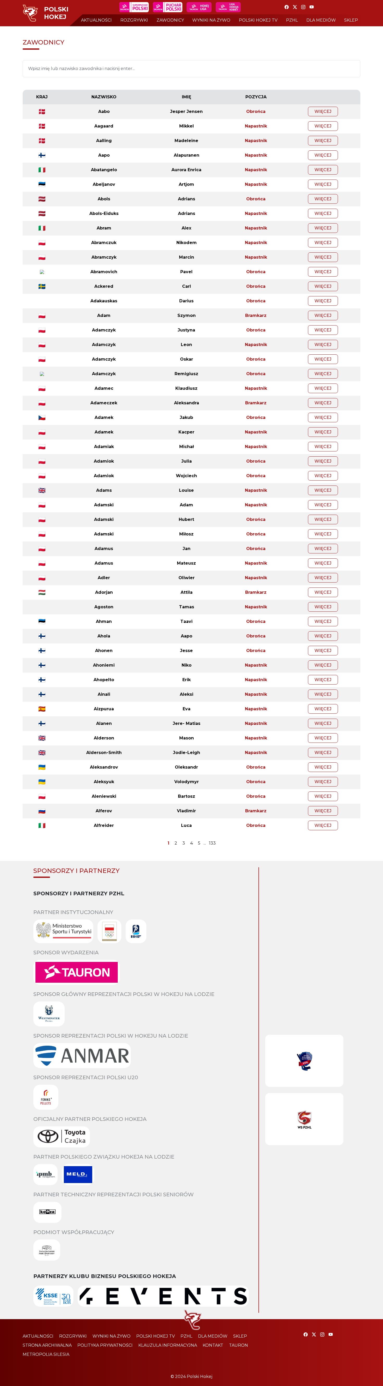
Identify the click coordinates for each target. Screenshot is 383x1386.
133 (212, 843)
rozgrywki (134, 20)
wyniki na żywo (211, 20)
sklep (351, 20)
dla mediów (321, 20)
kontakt (213, 1345)
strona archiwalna (47, 1345)
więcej (322, 111)
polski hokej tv (258, 20)
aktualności (96, 20)
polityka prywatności (105, 1345)
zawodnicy (170, 20)
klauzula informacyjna (167, 1345)
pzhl (292, 20)
